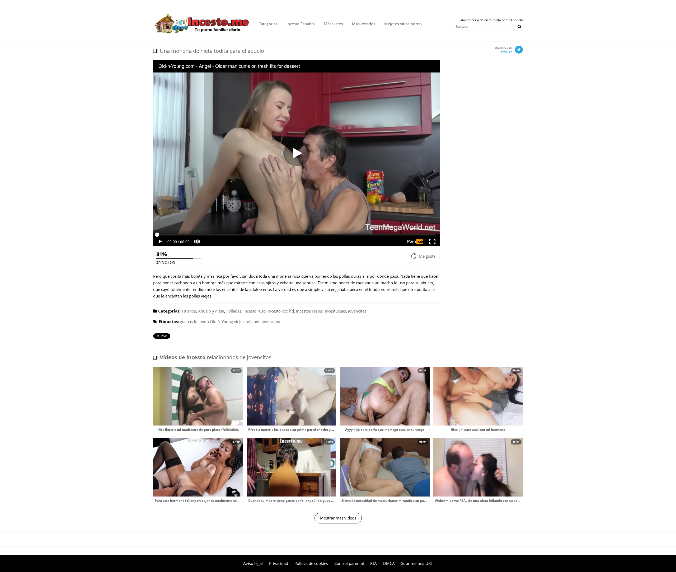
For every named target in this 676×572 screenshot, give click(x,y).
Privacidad (278, 563)
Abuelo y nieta (211, 311)
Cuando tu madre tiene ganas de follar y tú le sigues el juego (295, 500)
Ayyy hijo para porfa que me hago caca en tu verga (384, 429)
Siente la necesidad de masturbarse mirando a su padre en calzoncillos (397, 500)
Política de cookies (311, 563)
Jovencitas (357, 311)
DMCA (389, 563)
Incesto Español (301, 23)
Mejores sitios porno (403, 23)
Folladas (233, 311)
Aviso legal (253, 563)
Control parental (349, 563)
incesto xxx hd (281, 311)
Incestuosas (335, 311)
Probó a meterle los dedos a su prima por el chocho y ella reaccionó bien (304, 429)
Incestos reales (309, 311)
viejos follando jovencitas (257, 321)
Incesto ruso (254, 311)
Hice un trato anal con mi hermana (478, 429)
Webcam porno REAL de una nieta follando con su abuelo (479, 500)
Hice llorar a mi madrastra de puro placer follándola (198, 429)
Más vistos (333, 23)
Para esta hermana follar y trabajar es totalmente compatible (203, 500)
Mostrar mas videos (338, 518)
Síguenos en (503, 49)
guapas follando (194, 321)
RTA (373, 563)
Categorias (268, 23)
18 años (188, 311)
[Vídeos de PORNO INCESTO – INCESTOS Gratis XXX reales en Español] (202, 10)
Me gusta (427, 256)
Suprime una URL (417, 563)
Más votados (363, 23)
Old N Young (221, 321)
